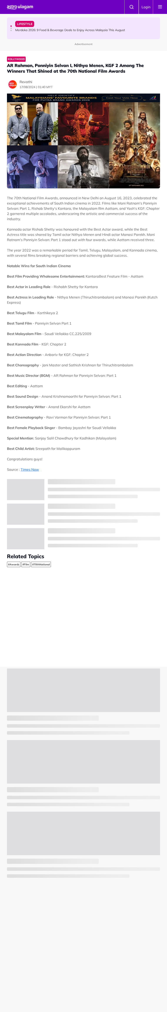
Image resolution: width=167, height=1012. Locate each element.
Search (132, 7)
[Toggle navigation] (160, 7)
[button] (11, 26)
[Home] (20, 7)
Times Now (30, 469)
